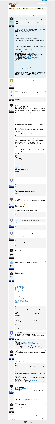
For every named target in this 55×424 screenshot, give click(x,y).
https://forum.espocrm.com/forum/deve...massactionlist (33, 51)
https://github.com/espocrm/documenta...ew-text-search (20, 69)
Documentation (21, 418)
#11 (45, 272)
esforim (18, 75)
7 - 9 (43, 153)
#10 (45, 261)
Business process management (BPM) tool (19, 299)
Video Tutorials (29, 418)
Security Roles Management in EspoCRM (19, 291)
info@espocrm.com (16, 356)
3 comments (17, 184)
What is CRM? (18, 418)
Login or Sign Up (44, 0)
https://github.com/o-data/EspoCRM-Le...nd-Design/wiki (31, 399)
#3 (45, 91)
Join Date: (10, 85)
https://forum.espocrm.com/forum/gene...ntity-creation (29, 67)
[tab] (10, 14)
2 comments (17, 238)
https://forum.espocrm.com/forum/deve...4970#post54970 (28, 342)
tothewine (18, 222)
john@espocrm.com (17, 358)
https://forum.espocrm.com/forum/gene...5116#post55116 (33, 380)
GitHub (23, 210)
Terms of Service (37, 418)
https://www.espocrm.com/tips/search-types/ (26, 68)
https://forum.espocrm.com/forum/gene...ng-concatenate (20, 65)
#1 (45, 17)
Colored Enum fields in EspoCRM (18, 297)
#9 (45, 249)
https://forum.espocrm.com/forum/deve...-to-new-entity (32, 57)
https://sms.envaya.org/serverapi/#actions (21, 157)
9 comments (17, 153)
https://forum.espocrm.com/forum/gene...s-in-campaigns (33, 53)
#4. (44, 171)
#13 (45, 350)
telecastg (24, 174)
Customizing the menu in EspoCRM (19, 290)
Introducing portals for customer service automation (20, 295)
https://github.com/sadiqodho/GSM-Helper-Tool (19, 116)
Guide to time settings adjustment (18, 292)
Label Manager (16, 302)
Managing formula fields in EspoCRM (19, 288)
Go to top (44, 418)
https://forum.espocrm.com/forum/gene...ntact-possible (22, 45)
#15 (45, 403)
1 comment (17, 225)
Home (19, 21)
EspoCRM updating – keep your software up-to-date (20, 300)
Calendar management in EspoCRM (19, 293)
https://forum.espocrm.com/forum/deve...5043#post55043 (26, 388)
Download (33, 418)
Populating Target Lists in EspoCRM (19, 294)
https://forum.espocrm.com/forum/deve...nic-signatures (22, 47)
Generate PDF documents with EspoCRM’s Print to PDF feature (21, 301)
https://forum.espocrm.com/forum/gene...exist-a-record (25, 56)
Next (45, 415)
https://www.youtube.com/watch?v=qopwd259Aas (24, 115)
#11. (44, 315)
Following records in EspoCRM (18, 289)
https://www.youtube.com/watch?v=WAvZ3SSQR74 (20, 233)
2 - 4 (43, 363)
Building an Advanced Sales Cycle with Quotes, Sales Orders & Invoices (22, 298)
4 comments (17, 363)
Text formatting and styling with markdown (19, 286)
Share (11, 25)
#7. (44, 226)
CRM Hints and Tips (26, 418)
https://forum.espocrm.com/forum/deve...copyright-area (33, 58)
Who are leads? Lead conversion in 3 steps (19, 287)
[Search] (45, 3)
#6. (44, 214)
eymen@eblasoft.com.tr (35, 74)
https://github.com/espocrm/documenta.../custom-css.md (27, 59)
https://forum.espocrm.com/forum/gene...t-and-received (28, 49)
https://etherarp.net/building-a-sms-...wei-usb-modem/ (28, 228)
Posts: (10, 24)
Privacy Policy (41, 418)
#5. (44, 193)
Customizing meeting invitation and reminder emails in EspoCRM (21, 296)
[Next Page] (40, 15)
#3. (44, 99)
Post (11, 26)
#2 (45, 79)
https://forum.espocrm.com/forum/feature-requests (32, 92)
